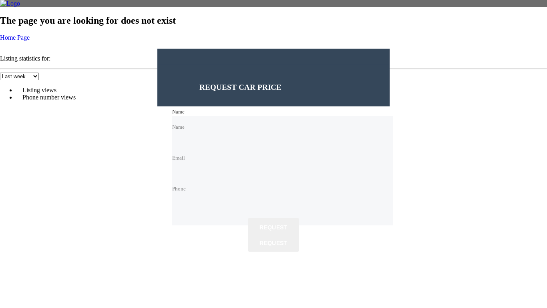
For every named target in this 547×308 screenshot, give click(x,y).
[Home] (10, 3)
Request (273, 228)
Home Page (15, 37)
